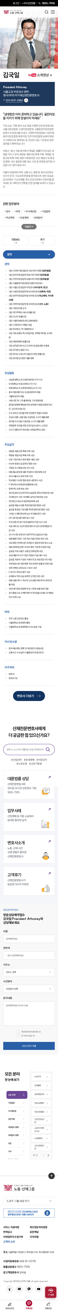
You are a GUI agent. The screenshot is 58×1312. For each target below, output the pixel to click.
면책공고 (7, 1232)
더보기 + (29, 226)
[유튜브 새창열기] (38, 1289)
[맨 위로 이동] (51, 1176)
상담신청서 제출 (29, 1045)
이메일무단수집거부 (13, 1236)
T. (13, 100)
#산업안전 (16, 759)
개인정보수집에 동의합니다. (31, 1032)
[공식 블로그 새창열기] (19, 1289)
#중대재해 (29, 759)
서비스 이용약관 (11, 1227)
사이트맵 (34, 1236)
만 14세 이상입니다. (28, 1036)
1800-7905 (48, 3)
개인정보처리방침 (38, 1227)
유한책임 (34, 1232)
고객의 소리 (9, 1241)
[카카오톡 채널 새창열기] (29, 1289)
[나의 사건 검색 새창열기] (9, 1289)
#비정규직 (41, 759)
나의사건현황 (29, 3)
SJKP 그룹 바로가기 (18, 1201)
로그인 (16, 3)
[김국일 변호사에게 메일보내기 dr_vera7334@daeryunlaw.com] (26, 100)
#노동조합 (21, 763)
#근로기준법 (35, 763)
